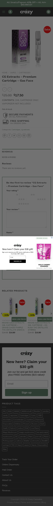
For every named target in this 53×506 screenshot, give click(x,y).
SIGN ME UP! (18, 261)
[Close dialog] (51, 237)
